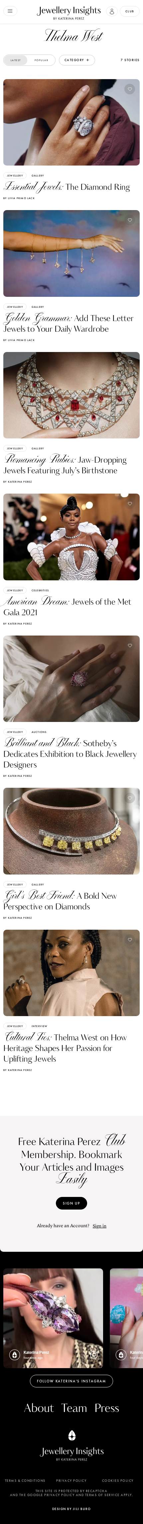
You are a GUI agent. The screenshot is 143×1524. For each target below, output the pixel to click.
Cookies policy (118, 1481)
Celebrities (40, 590)
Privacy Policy (71, 1481)
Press (106, 1408)
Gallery (38, 175)
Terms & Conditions (25, 1481)
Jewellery (15, 175)
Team (74, 1408)
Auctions (39, 732)
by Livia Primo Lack (19, 198)
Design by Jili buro (71, 1509)
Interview (40, 1026)
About (39, 1408)
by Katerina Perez (17, 481)
